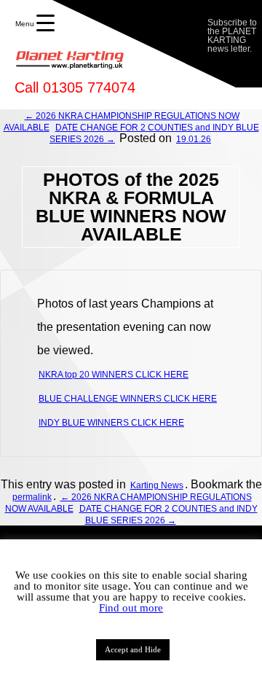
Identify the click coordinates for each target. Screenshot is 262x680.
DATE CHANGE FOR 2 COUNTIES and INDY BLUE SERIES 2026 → (168, 514)
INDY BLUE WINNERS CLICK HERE (111, 423)
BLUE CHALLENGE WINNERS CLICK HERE (128, 399)
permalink (32, 497)
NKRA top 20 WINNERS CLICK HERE (113, 375)
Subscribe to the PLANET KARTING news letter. (232, 35)
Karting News (156, 485)
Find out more (131, 608)
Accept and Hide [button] (133, 649)
